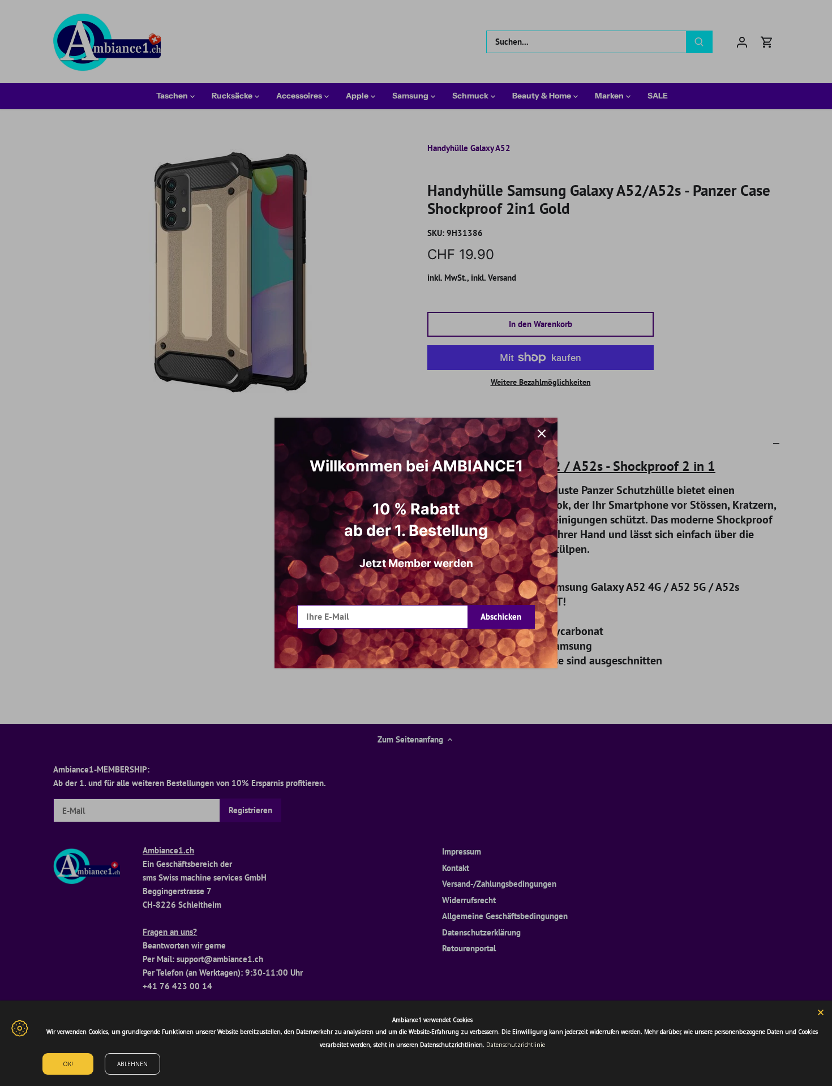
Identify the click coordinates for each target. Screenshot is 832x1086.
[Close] (820, 1012)
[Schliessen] (541, 433)
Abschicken (501, 616)
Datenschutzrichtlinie (515, 1045)
